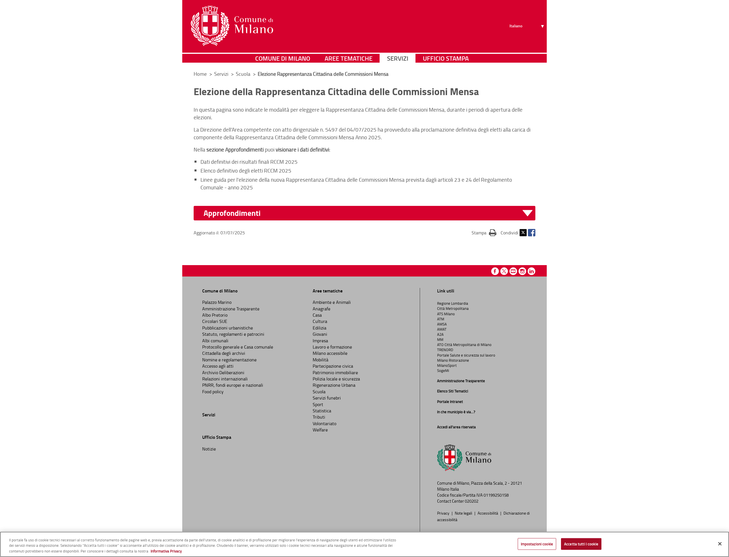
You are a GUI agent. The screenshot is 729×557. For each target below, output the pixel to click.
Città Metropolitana (453, 308)
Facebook (531, 232)
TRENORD (445, 349)
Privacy (443, 513)
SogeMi (443, 370)
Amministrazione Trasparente (230, 309)
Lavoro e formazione (332, 347)
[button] (368, 213)
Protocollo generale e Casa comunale (237, 347)
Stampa (484, 232)
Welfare (320, 430)
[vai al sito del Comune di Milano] (232, 26)
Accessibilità (488, 513)
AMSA (442, 324)
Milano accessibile (330, 353)
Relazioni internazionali (225, 379)
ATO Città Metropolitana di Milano (464, 344)
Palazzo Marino (217, 302)
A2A (440, 334)
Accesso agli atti (218, 366)
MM (440, 339)
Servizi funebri (327, 398)
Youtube (513, 271)
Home (200, 73)
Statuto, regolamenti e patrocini (233, 334)
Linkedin (531, 271)
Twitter (523, 232)
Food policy (213, 391)
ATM (440, 318)
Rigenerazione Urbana (334, 385)
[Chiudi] (720, 543)
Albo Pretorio (215, 315)
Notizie (209, 449)
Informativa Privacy (166, 551)
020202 (471, 501)
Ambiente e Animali (332, 302)
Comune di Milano (282, 58)
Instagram (522, 271)
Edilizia (319, 328)
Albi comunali (215, 340)
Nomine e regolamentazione (229, 360)
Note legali (464, 513)
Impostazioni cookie (537, 543)
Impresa (320, 340)
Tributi (319, 417)
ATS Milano (446, 313)
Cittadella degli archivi (223, 353)
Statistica (322, 410)
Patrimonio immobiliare (335, 372)
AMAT (442, 329)
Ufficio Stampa (446, 58)
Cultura (320, 321)
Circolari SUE (214, 321)
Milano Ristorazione (453, 360)
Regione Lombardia (452, 303)
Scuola (319, 391)
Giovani (320, 334)
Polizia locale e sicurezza (336, 379)
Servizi (397, 58)
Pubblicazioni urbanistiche (227, 328)
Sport (318, 404)
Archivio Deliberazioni (223, 372)
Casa (317, 315)
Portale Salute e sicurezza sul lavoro (466, 355)
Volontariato (324, 423)
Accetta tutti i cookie (581, 543)
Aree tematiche (348, 58)
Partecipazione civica (333, 366)
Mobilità (320, 360)
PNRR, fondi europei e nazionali (232, 385)
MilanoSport (447, 365)
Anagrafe (321, 309)
